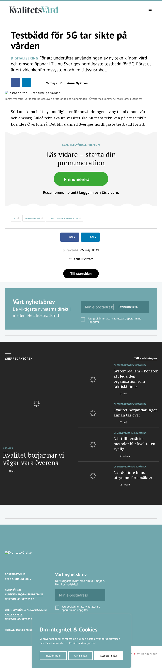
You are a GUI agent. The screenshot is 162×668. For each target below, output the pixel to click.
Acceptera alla (108, 655)
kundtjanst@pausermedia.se (24, 594)
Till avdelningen (145, 358)
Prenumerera (76, 179)
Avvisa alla (80, 655)
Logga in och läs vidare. (99, 192)
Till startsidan (81, 273)
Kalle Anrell (14, 614)
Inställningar (53, 655)
